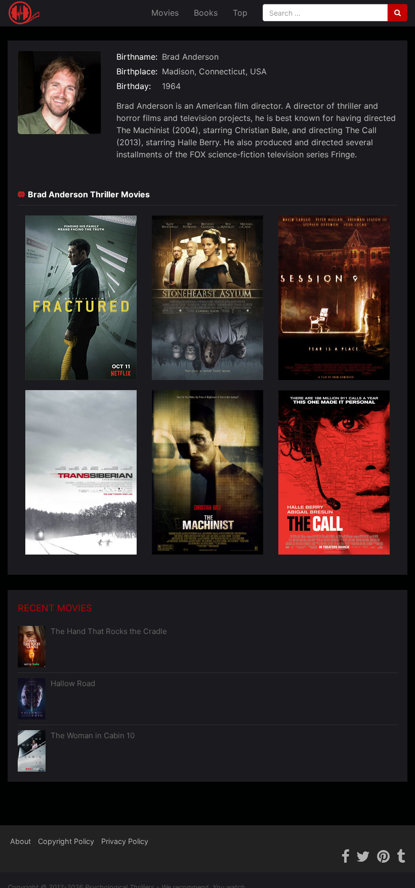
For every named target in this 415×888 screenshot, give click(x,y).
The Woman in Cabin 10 (93, 735)
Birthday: (133, 86)
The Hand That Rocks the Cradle (109, 631)
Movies (165, 13)
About (20, 841)
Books (206, 13)
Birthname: (136, 57)
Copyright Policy (66, 841)
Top (240, 13)
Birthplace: (136, 71)
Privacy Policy (124, 841)
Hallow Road (73, 683)
